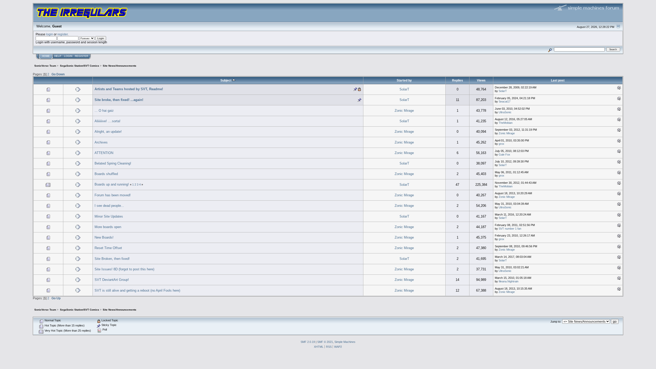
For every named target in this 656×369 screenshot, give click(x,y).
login (49, 34)
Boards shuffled (106, 174)
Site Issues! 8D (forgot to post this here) (124, 269)
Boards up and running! (112, 184)
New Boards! (104, 237)
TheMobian (505, 122)
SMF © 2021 (325, 341)
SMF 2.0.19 (308, 341)
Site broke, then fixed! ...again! (119, 100)
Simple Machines (344, 341)
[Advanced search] (550, 49)
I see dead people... (109, 206)
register (62, 34)
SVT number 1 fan (510, 228)
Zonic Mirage (404, 110)
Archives (101, 142)
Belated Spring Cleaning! (113, 163)
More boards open (108, 227)
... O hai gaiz (104, 110)
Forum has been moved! (113, 195)
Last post (558, 80)
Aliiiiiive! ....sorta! (107, 121)
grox (501, 143)
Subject (226, 80)
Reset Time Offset (108, 248)
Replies (457, 80)
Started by (404, 80)
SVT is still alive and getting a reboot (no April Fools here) (137, 290)
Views (481, 80)
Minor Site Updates (109, 216)
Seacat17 (504, 101)
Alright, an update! (108, 132)
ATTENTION (104, 153)
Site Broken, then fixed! (112, 259)
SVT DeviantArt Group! (112, 280)
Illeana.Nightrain (508, 281)
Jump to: (555, 321)
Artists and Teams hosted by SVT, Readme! (129, 89)
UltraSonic (505, 112)
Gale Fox (504, 154)
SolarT (404, 89)
